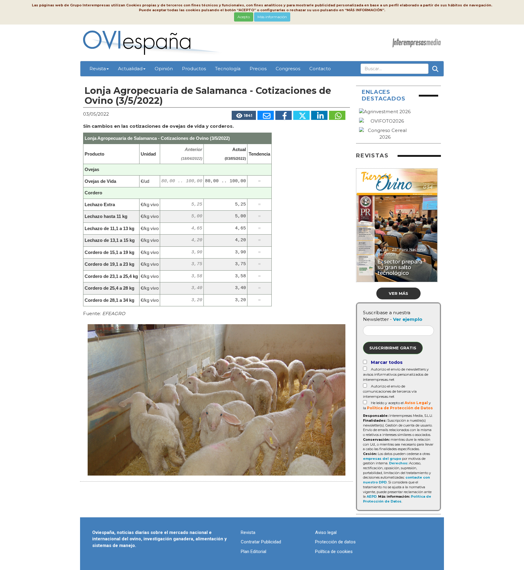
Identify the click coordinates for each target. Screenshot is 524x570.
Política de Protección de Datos (400, 408)
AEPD (372, 496)
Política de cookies (334, 551)
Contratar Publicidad (261, 542)
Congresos (288, 68)
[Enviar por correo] (265, 115)
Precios (258, 68)
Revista (97, 68)
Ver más (398, 293)
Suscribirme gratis (392, 347)
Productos (194, 68)
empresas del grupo (382, 458)
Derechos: (398, 463)
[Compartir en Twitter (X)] (301, 115)
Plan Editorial (253, 551)
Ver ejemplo (407, 319)
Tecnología (227, 68)
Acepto (243, 17)
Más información (272, 17)
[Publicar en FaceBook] (283, 115)
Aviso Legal (416, 402)
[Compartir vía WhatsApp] (337, 115)
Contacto (320, 68)
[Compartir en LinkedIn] (319, 115)
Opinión (164, 68)
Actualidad (130, 68)
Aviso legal (326, 532)
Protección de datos (335, 542)
